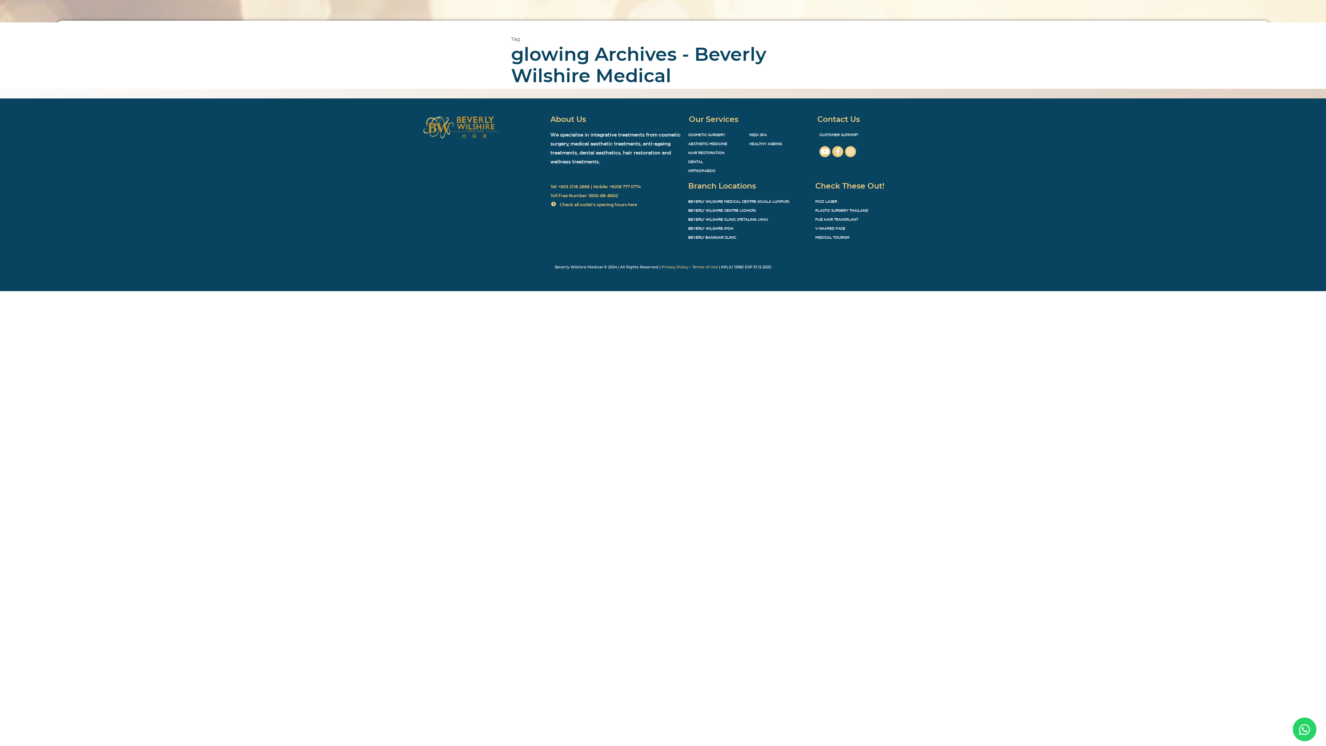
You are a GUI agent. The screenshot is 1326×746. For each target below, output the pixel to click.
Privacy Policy (675, 267)
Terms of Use (705, 267)
